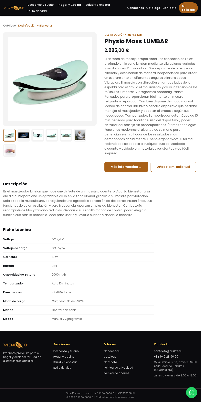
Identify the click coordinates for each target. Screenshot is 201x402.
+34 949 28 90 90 (166, 357)
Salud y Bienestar (98, 5)
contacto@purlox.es (168, 351)
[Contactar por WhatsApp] (191, 392)
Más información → (126, 167)
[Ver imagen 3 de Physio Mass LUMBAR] (37, 135)
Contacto (169, 8)
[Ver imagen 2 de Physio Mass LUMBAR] (23, 135)
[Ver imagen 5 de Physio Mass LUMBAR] (66, 135)
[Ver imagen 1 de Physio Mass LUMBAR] (9, 135)
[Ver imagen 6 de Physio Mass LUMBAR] (80, 135)
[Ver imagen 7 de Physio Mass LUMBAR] (9, 150)
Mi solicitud (188, 8)
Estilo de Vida (37, 11)
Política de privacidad (118, 368)
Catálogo (153, 8)
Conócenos (135, 8)
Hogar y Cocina (69, 5)
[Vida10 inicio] (13, 8)
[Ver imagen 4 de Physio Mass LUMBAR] (52, 135)
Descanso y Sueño (40, 5)
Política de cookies (116, 373)
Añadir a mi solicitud (173, 167)
